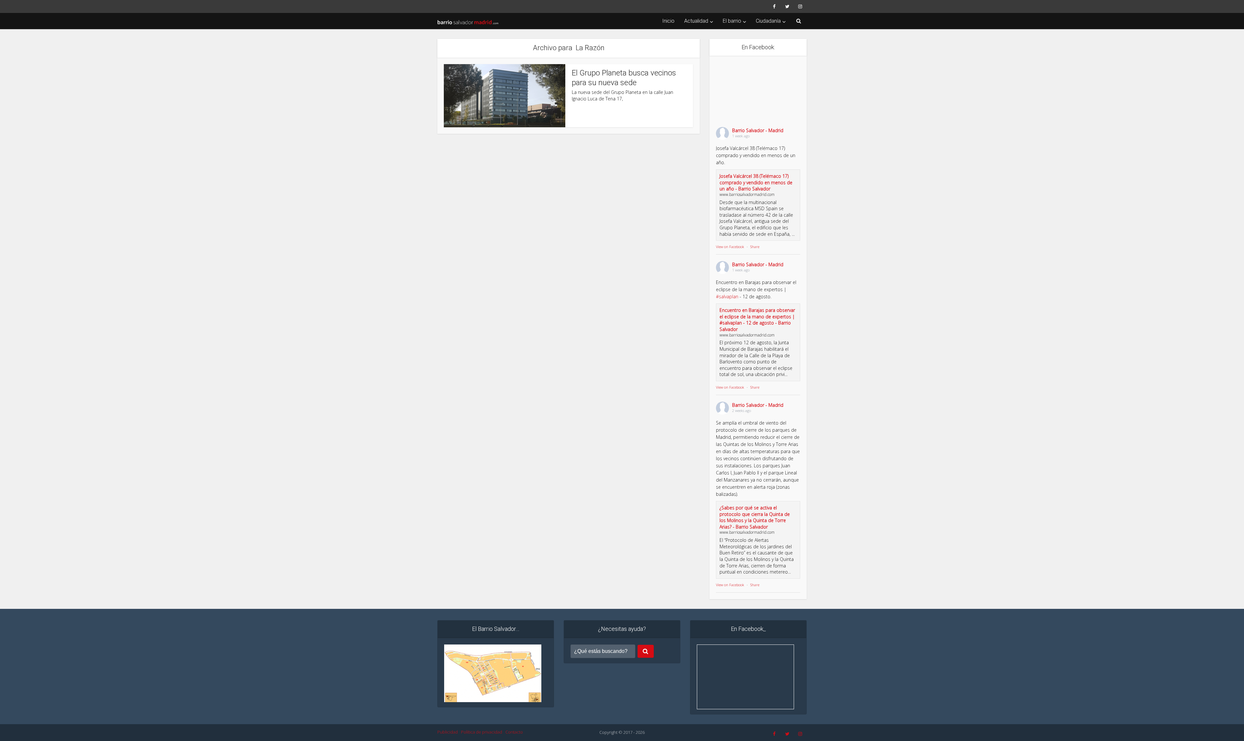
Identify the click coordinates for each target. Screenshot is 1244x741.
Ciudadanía (768, 21)
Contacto (514, 732)
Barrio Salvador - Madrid (757, 130)
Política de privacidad (481, 732)
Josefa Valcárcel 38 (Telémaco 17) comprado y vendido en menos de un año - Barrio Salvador (756, 182)
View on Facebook (730, 246)
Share (754, 246)
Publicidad (447, 732)
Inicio (668, 21)
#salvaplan (727, 296)
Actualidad (696, 21)
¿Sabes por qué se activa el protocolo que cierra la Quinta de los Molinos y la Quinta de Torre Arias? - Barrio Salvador (755, 517)
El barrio (732, 21)
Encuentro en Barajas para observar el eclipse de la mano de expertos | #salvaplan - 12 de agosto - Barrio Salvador (757, 319)
